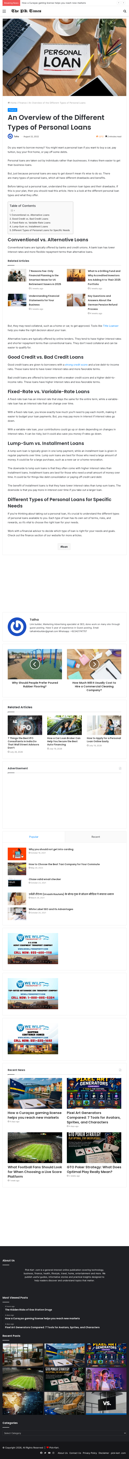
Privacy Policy (90, 1453)
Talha (16, 136)
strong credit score (76, 364)
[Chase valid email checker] (17, 884)
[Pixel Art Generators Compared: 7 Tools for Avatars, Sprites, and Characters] (94, 1093)
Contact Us (75, 1453)
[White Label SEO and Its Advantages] (17, 913)
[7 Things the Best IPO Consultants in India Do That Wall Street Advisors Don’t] (25, 725)
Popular (33, 836)
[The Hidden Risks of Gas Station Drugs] (23, 1354)
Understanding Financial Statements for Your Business (44, 300)
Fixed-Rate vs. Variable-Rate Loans (31, 222)
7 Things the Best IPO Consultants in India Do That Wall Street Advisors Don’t (23, 742)
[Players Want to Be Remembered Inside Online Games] (106, 1379)
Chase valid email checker (45, 879)
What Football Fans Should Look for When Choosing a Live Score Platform (35, 1172)
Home (13, 102)
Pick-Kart (54, 1447)
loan (65, 546)
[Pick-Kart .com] (26, 11)
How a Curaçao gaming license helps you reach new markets (54, 3)
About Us (63, 1453)
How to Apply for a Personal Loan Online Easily (104, 739)
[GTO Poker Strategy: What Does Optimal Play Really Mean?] (94, 1147)
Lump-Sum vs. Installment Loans (30, 226)
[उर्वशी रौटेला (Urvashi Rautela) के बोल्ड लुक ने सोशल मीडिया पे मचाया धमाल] (17, 899)
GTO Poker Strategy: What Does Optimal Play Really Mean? (94, 1169)
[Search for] (124, 12)
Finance (22, 102)
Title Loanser (111, 325)
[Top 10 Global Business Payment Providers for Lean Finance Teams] (23, 1403)
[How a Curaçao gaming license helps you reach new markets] (35, 1093)
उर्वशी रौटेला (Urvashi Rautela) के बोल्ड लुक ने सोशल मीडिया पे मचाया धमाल (71, 894)
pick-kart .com (118, 1453)
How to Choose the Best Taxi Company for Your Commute (64, 864)
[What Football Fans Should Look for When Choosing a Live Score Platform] (35, 1147)
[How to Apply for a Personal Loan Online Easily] (104, 725)
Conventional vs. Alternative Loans (30, 215)
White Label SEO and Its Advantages (51, 909)
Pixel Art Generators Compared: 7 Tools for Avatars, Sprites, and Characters (94, 1117)
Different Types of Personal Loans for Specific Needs (41, 230)
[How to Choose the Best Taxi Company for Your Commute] (17, 869)
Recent (96, 836)
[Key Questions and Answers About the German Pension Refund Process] (76, 300)
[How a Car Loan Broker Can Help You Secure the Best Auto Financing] (64, 725)
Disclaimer (104, 1453)
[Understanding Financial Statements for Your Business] (17, 300)
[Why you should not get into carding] (17, 854)
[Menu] (4, 12)
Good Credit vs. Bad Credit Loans (30, 218)
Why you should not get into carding (51, 849)
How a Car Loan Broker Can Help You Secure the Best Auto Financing (63, 741)
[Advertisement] (64, 583)
